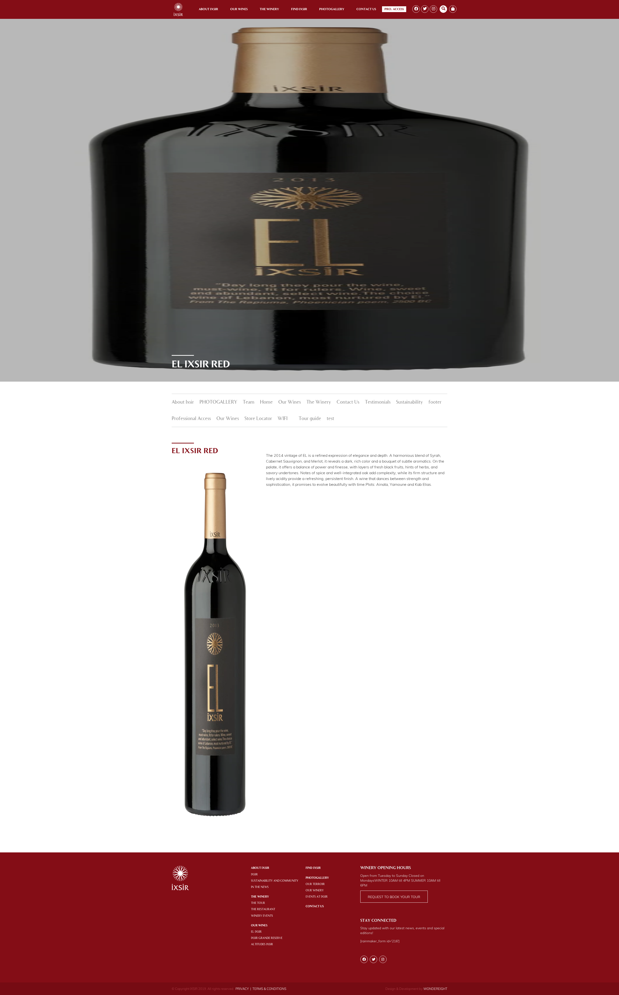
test (330, 418)
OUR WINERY (315, 890)
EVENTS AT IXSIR (317, 896)
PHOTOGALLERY (218, 402)
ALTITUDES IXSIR (262, 944)
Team (248, 402)
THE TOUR (258, 903)
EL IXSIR (256, 931)
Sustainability (409, 402)
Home (266, 402)
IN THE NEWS (260, 887)
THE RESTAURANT (263, 909)
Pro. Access (394, 9)
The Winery (269, 9)
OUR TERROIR (315, 884)
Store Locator (258, 418)
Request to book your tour (394, 897)
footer (435, 402)
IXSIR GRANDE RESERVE (266, 938)
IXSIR (254, 874)
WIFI (282, 418)
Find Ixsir (299, 9)
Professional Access (191, 418)
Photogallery (331, 9)
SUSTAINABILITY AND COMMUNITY (274, 880)
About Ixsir (208, 9)
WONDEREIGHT (435, 989)
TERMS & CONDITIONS (269, 989)
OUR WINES (259, 925)
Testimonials (378, 402)
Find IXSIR (313, 868)
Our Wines (239, 9)
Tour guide (310, 418)
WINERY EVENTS (262, 916)
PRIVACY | (243, 989)
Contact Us (366, 9)
